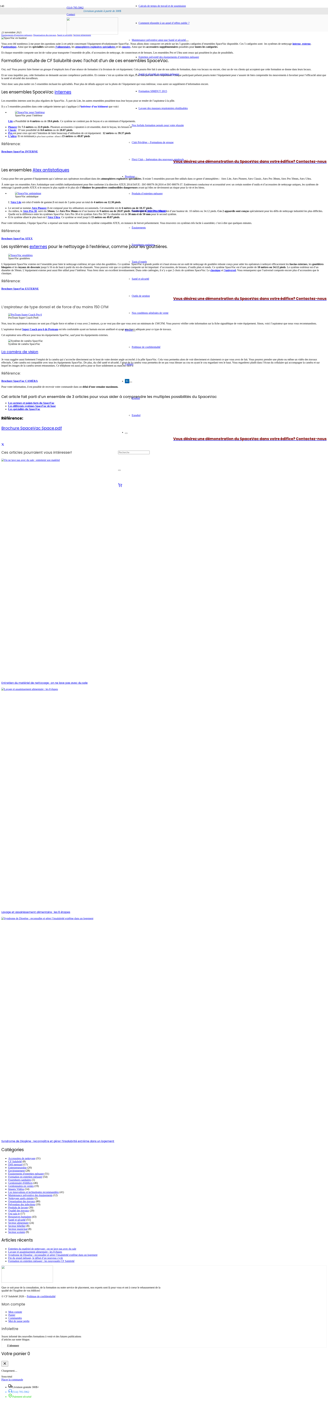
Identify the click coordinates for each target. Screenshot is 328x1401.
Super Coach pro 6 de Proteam (40, 329)
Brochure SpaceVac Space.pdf (31, 428)
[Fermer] (4, 1364)
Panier (11, 1315)
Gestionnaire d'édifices (20, 1182)
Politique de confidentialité (41, 1296)
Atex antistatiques (51, 170)
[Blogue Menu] (134, 330)
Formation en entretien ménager (25, 1176)
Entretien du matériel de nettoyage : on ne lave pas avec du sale (44, 683)
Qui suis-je (14, 1213)
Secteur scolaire (16, 1232)
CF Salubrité (15, 1161)
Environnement (16, 1170)
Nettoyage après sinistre (21, 1198)
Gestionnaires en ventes (21, 1186)
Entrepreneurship (17, 1167)
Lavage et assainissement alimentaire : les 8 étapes (35, 912)
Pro (10, 133)
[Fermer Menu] (126, 433)
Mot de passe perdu (18, 1321)
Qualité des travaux (18, 1210)
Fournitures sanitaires (19, 1179)
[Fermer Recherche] (119, 470)
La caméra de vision (19, 351)
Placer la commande (12, 1379)
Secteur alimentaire (82, 35)
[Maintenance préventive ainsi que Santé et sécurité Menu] (187, 40)
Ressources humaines (19, 1216)
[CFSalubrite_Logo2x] (92, 33)
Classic (12, 130)
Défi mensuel (15, 1164)
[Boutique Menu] (136, 177)
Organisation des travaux (44, 35)
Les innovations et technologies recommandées (33, 1192)
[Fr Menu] (130, 382)
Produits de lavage (18, 1207)
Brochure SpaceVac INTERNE (19, 151)
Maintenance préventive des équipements (30, 1195)
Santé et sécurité (64, 35)
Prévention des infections (21, 1204)
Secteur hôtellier (17, 1225)
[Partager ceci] (2, 444)
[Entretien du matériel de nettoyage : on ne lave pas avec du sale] (30, 460)
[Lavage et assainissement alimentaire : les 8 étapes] (29, 689)
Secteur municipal (18, 1229)
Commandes (15, 1318)
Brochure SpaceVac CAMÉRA (19, 381)
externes (38, 246)
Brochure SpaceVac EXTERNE (20, 288)
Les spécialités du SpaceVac (24, 409)
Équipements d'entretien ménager (16, 35)
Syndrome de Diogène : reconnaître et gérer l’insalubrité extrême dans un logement (57, 1141)
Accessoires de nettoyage (21, 1158)
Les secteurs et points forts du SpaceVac (31, 403)
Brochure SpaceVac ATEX (17, 238)
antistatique (9, 46)
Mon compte (15, 1311)
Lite (10, 121)
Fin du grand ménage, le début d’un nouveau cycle (35, 1258)
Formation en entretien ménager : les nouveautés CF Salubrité (41, 1261)
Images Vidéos (16, 1189)
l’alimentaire (62, 46)
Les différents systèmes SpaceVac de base (32, 406)
